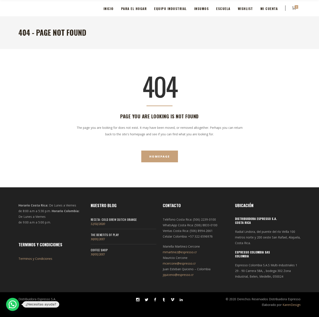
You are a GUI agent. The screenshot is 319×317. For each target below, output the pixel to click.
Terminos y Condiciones (35, 259)
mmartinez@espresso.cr (180, 252)
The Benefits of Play (105, 234)
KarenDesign (292, 305)
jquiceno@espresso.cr (178, 275)
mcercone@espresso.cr (179, 263)
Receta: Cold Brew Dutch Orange (114, 219)
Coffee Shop (99, 250)
